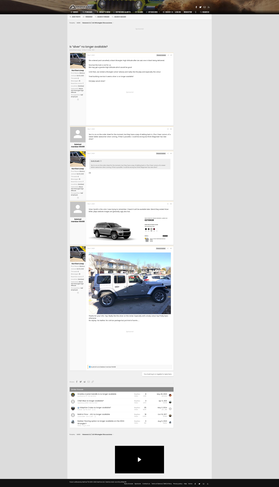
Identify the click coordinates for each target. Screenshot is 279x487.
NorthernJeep (76, 50)
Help (185, 484)
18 (79, 81)
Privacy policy (177, 484)
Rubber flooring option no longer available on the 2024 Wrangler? (100, 422)
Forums (88, 12)
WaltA (165, 416)
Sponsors (138, 484)
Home (190, 484)
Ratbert (79, 410)
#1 (171, 55)
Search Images (120, 17)
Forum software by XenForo (87, 482)
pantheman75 (82, 396)
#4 (171, 204)
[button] (152, 12)
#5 (171, 248)
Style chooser (128, 484)
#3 (171, 153)
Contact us (146, 484)
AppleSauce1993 (82, 403)
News (75, 12)
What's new (104, 12)
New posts (76, 17)
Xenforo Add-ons (116, 482)
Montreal (81, 86)
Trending (88, 17)
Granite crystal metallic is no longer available (96, 394)
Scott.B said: (95, 161)
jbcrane (164, 396)
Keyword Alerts (123, 12)
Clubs (140, 12)
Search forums (103, 17)
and (103, 367)
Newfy (79, 426)
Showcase (170, 12)
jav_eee (164, 409)
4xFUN (165, 403)
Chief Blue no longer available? (90, 401)
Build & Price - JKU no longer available (93, 414)
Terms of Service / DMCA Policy (161, 484)
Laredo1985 (81, 416)
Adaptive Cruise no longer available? (95, 407)
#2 (171, 129)
